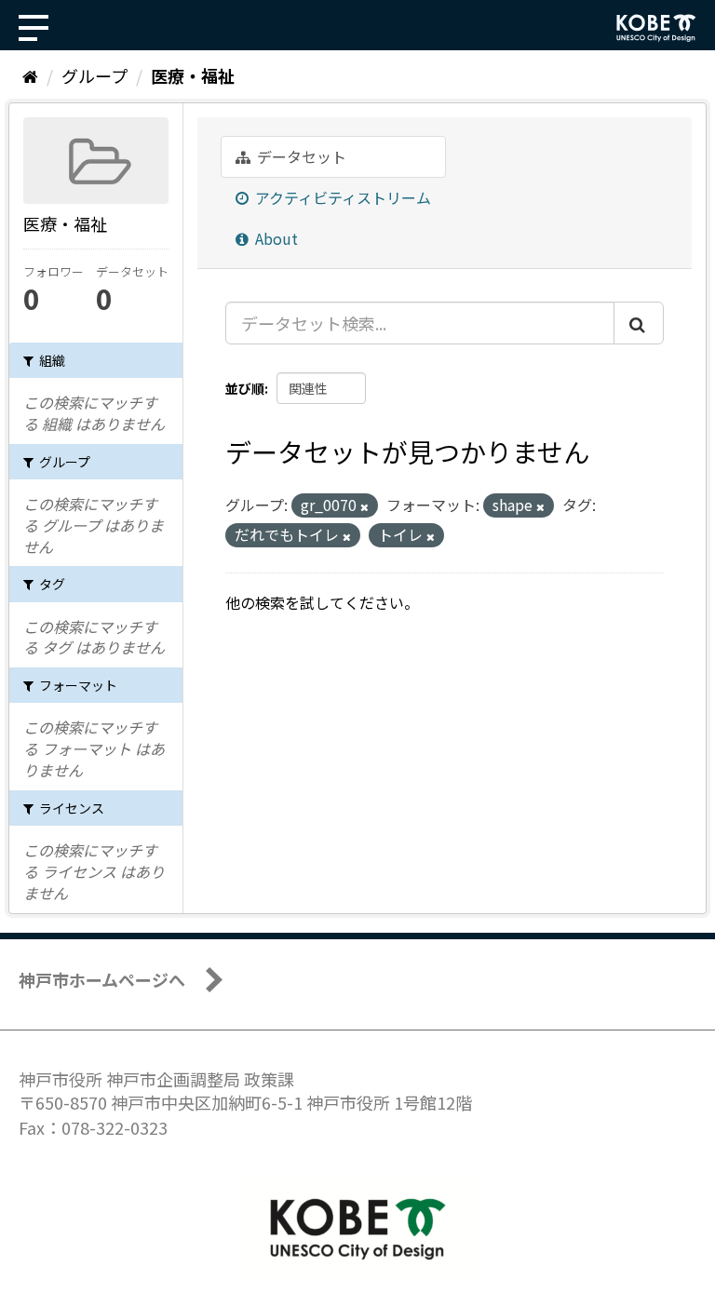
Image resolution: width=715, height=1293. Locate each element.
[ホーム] (30, 75)
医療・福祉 (193, 75)
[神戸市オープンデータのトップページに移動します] (656, 28)
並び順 (244, 388)
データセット (299, 156)
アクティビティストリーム (341, 197)
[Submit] (639, 323)
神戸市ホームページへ (102, 979)
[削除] (364, 506)
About (274, 238)
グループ (94, 75)
